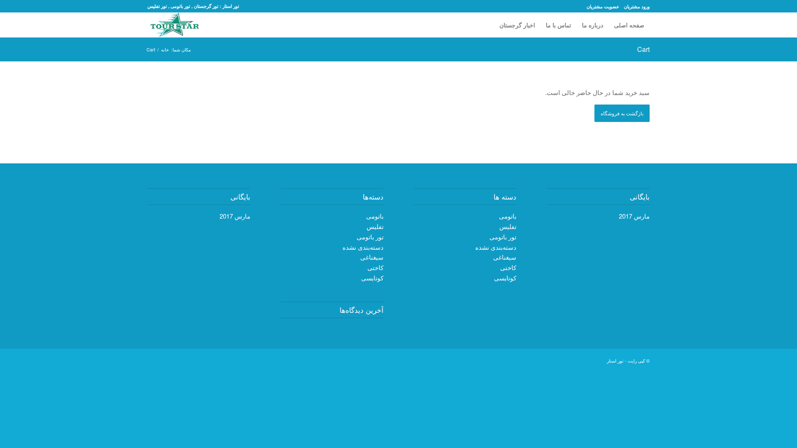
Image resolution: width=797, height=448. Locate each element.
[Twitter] (600, 359)
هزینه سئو (13, 153)
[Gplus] (576, 359)
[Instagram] (538, 359)
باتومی (375, 216)
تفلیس (375, 226)
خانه (165, 49)
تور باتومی (370, 236)
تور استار (615, 360)
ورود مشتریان (637, 6)
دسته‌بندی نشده (363, 247)
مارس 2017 (235, 216)
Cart (643, 49)
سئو (38, 153)
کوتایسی (372, 277)
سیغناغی (372, 257)
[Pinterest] (563, 359)
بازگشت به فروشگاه (622, 113)
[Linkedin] (551, 359)
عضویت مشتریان (603, 6)
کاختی (375, 267)
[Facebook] (588, 359)
